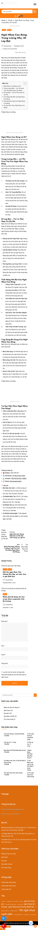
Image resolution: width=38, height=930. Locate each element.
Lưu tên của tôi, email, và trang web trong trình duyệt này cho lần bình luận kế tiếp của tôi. (13, 674)
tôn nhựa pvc (26, 914)
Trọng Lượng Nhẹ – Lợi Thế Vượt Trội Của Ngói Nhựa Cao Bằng (14, 89)
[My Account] (16, 16)
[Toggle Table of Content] (24, 83)
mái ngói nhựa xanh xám (11, 904)
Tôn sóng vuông (8, 719)
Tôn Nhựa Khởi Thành (18, 476)
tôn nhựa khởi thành (18, 914)
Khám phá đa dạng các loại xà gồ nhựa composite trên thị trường (13, 599)
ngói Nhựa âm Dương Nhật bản (21, 907)
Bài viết (9, 30)
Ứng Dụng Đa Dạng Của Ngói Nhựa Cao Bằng (14, 102)
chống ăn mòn (10, 901)
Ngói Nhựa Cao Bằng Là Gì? (12, 86)
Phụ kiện (6, 713)
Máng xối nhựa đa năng (11, 707)
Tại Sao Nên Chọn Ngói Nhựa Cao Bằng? (14, 106)
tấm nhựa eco (33, 914)
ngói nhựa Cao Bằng (11, 290)
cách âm (21, 901)
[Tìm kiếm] (35, 695)
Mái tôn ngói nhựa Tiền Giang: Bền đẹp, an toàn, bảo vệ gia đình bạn (14, 574)
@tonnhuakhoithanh (15, 481)
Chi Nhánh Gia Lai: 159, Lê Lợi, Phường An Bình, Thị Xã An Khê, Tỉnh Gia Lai (18, 841)
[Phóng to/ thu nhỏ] (9, 927)
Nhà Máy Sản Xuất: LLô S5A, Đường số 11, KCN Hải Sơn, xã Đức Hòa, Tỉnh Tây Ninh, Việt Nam (18, 829)
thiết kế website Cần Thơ (16, 923)
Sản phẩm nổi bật (9, 716)
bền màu (3, 901)
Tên (3, 646)
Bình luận (4, 621)
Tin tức (4, 30)
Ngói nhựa (20, 411)
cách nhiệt (16, 901)
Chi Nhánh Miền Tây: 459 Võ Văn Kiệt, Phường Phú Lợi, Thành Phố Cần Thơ (18, 835)
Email (3, 655)
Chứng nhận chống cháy (8, 882)
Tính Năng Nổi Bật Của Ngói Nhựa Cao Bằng (14, 98)
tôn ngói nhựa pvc (14, 910)
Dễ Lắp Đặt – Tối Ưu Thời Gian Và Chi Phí (14, 93)
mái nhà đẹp (20, 904)
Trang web (4, 663)
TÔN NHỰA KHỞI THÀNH (18, 478)
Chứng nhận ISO (6, 889)
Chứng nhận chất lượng (8, 886)
